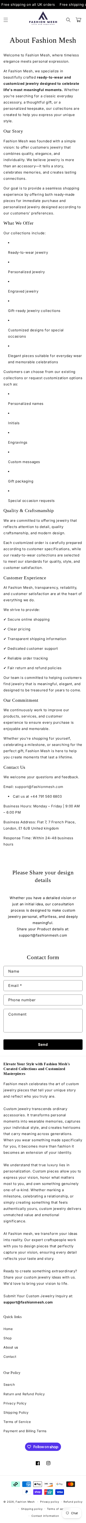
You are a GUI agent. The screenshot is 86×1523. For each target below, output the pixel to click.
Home (8, 1329)
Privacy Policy (14, 1403)
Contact (9, 1356)
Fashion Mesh (25, 1501)
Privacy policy (49, 1501)
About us (10, 1347)
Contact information (45, 1515)
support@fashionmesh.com (39, 786)
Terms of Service (17, 1422)
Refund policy (73, 1501)
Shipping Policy (16, 1412)
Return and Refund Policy (24, 1394)
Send (43, 1044)
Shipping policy (32, 1509)
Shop (7, 1338)
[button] (6, 20)
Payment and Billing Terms (25, 1431)
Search (9, 1384)
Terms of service (58, 1509)
